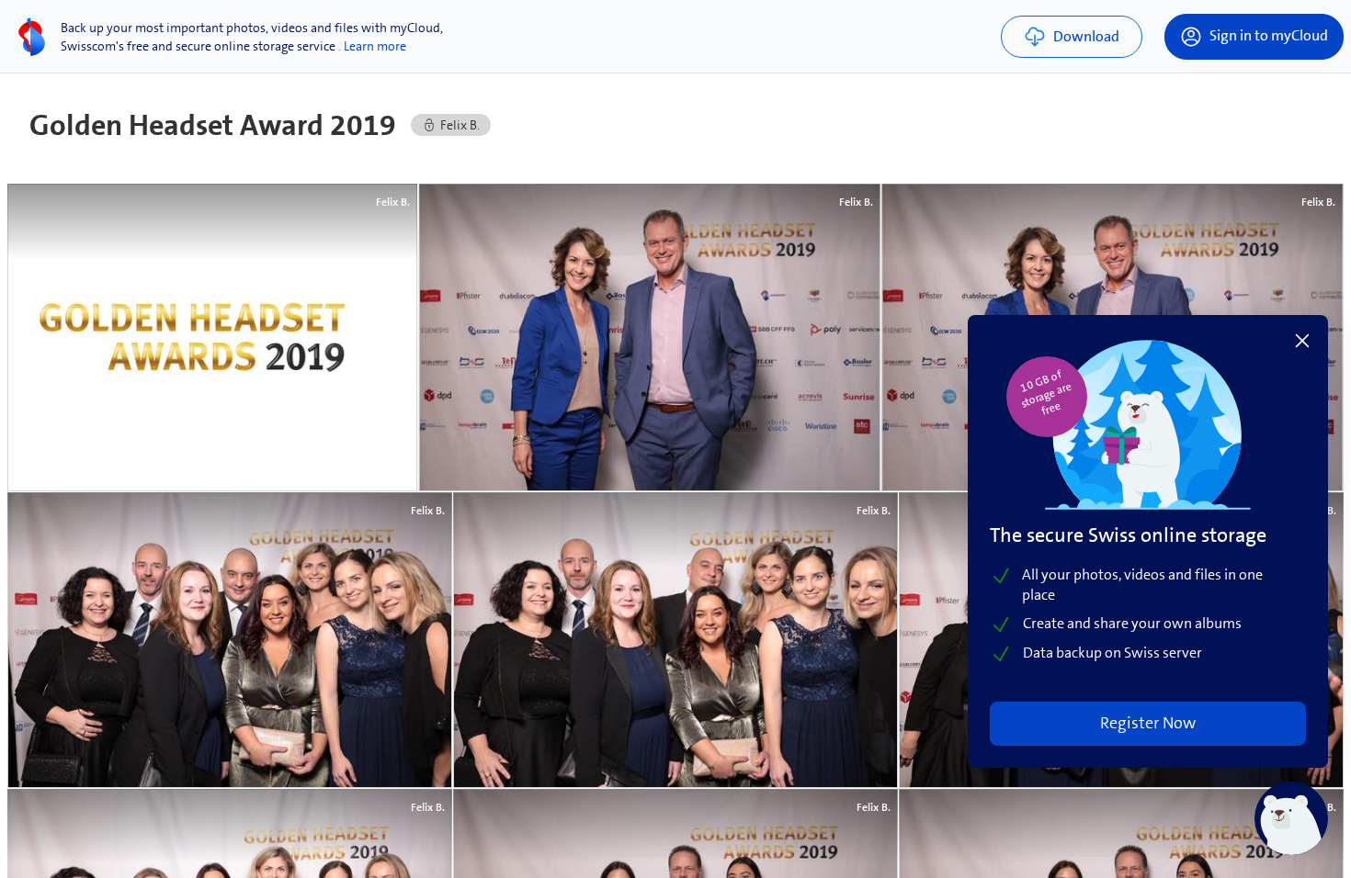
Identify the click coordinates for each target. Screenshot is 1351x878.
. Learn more (372, 46)
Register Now (1148, 723)
